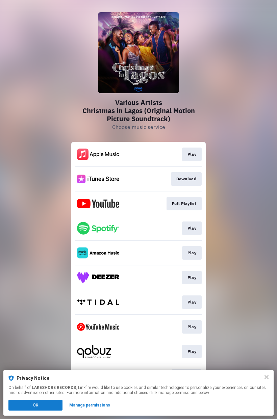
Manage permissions (89, 405)
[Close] (266, 377)
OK (35, 405)
